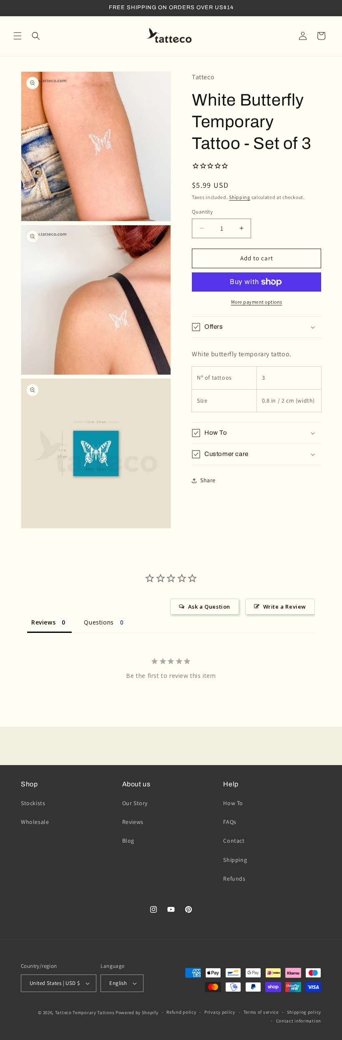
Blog (128, 840)
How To (233, 803)
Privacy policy (219, 1012)
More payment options (256, 302)
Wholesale (35, 822)
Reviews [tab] (43, 622)
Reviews (132, 822)
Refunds (234, 878)
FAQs (229, 822)
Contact (233, 840)
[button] (17, 36)
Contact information (298, 1021)
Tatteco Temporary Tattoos (85, 1012)
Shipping (239, 197)
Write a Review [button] (284, 606)
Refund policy (181, 1012)
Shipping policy (304, 1012)
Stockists (33, 803)
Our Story (135, 803)
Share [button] (208, 480)
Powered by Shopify (137, 1012)
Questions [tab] (98, 622)
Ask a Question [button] (209, 606)
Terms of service (261, 1012)
